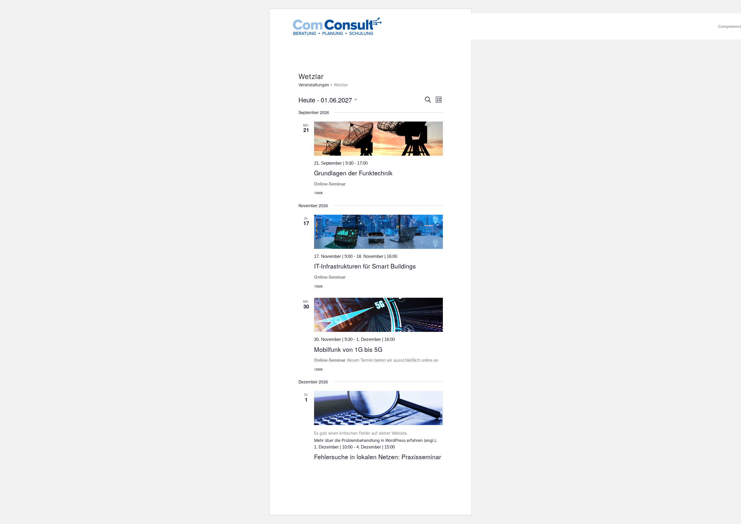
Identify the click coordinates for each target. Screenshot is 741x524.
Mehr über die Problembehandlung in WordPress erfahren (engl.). (375, 440)
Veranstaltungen (313, 84)
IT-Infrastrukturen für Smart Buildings (365, 266)
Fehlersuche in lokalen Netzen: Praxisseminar (377, 456)
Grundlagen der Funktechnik (353, 172)
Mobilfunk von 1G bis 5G (348, 349)
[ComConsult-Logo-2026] (337, 26)
